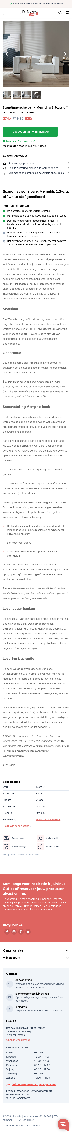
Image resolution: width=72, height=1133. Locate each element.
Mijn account (11, 957)
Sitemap (37, 1125)
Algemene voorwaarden (16, 1125)
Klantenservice (13, 950)
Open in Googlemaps (18, 1040)
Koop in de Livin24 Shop (32, 146)
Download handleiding (48, 819)
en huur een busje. (42, 909)
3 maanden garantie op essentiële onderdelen (38, 4)
